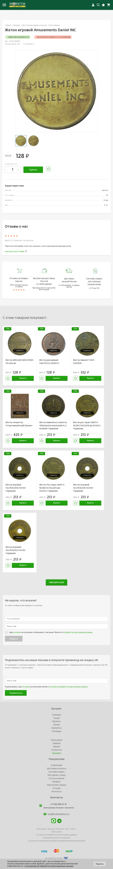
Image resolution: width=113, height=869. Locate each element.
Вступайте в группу (54, 858)
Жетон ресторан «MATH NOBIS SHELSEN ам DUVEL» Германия (87, 425)
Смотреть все (56, 582)
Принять (100, 864)
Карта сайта (56, 832)
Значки (56, 747)
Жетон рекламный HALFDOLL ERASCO (49, 361)
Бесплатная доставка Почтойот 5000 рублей (44, 281)
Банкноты (57, 728)
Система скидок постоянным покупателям (94, 281)
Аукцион (56, 753)
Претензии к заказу (56, 785)
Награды (56, 731)
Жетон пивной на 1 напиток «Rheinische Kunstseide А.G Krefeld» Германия (53, 425)
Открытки (56, 750)
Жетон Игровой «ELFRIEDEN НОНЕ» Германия (83, 488)
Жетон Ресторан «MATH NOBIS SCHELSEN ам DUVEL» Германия (51, 488)
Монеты (56, 721)
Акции (56, 718)
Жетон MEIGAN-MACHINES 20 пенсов (19, 361)
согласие (17, 632)
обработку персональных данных (78, 632)
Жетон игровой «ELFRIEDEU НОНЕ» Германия (16, 550)
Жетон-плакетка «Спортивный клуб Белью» (19, 424)
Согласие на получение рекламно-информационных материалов (56, 841)
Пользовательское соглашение (56, 838)
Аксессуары (56, 740)
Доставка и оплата (56, 769)
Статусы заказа (56, 778)
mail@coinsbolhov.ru (58, 814)
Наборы (57, 743)
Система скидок (56, 772)
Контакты (57, 792)
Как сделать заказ (57, 775)
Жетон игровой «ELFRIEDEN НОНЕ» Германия (16, 488)
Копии (56, 725)
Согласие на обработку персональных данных (56, 835)
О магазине (56, 765)
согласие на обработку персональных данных (68, 687)
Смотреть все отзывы (14, 251)
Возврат (56, 782)
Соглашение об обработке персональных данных (48, 866)
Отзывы (57, 788)
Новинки (56, 715)
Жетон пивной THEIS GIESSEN (83, 361)
